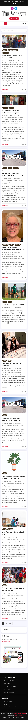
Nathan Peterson (6, 121)
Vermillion (12, 486)
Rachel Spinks (18, 60)
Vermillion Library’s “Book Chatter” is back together (11, 419)
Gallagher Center (6, 64)
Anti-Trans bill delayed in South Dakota (13, 533)
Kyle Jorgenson (18, 119)
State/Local (21, 1)
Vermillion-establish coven (8, 372)
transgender (5, 542)
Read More (5, 89)
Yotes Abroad (5, 68)
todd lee (12, 597)
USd (17, 123)
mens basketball (6, 597)
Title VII (13, 541)
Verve (12, 1)
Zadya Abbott (18, 372)
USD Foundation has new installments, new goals (11, 112)
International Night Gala (7, 66)
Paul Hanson (19, 121)
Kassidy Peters (13, 180)
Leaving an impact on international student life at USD (13, 248)
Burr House (12, 254)
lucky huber (20, 595)
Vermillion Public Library (7, 427)
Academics (5, 107)
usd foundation (5, 125)
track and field (18, 597)
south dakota (5, 183)
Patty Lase (21, 258)
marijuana (4, 485)
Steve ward (4, 486)
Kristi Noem (19, 180)
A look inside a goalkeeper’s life (13, 305)
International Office (14, 258)
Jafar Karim (11, 119)
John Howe (20, 483)
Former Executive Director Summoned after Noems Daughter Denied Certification (12, 173)
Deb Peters (20, 117)
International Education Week (16, 64)
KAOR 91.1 (7, 704)
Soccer (4, 301)
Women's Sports (12, 542)
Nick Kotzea (13, 121)
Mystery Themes (18, 715)
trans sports (19, 541)
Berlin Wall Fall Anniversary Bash (17, 62)
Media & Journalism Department (13, 707)
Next (10, 623)
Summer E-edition (6, 641)
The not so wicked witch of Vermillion (11, 364)
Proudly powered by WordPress (19, 713)
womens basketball (12, 598)
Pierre (9, 168)
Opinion (16, 1)
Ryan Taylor (5, 123)
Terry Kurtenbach (12, 123)
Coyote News (8, 701)
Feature (4, 360)
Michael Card (13, 182)
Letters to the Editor (9, 681)
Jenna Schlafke (13, 595)
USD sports (4, 598)
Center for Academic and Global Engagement (12, 256)
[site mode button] (23, 23)
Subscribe (15, 18)
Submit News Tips (9, 692)
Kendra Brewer (19, 425)
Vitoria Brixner (16, 260)
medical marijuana (11, 485)
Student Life (5, 52)
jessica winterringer (18, 66)
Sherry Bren (19, 182)
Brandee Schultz (13, 117)
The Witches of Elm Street (15, 370)
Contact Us (7, 683)
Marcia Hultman (5, 182)
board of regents (14, 483)
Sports (9, 1)
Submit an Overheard (10, 686)
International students (12, 50)
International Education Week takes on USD (12, 57)
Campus (5, 1)
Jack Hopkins (5, 119)
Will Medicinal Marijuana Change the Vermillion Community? (13, 477)
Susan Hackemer (6, 260)
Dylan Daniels (13, 539)
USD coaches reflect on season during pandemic (13, 589)
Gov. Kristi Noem (20, 539)
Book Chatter (13, 425)
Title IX (10, 541)
